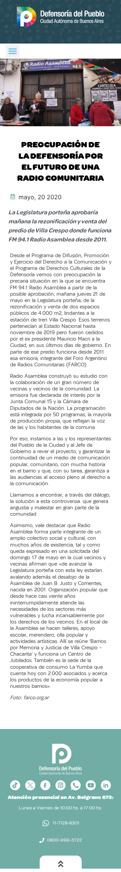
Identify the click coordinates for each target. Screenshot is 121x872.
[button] (12, 51)
